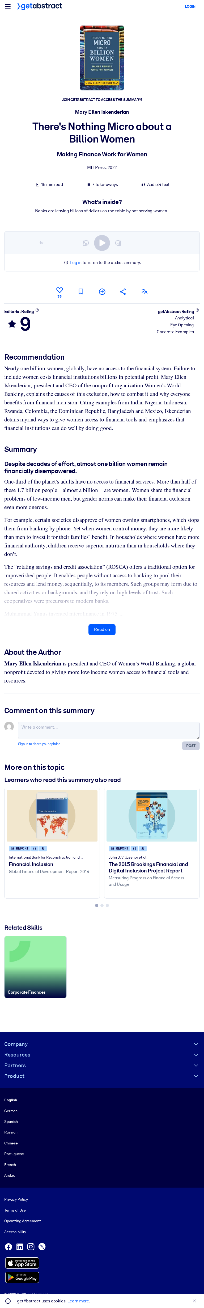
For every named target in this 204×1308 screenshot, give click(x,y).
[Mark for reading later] (80, 291)
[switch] (102, 243)
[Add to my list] (102, 291)
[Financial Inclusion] (52, 815)
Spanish (11, 1121)
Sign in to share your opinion (39, 744)
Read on (102, 629)
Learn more (78, 1300)
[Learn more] (37, 310)
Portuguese (14, 1154)
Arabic (9, 1175)
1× (41, 242)
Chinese (11, 1143)
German (11, 1111)
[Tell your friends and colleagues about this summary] (123, 291)
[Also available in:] (144, 291)
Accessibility (15, 1232)
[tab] (96, 905)
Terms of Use (15, 1210)
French (10, 1165)
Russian (11, 1132)
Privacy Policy (16, 1199)
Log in (76, 262)
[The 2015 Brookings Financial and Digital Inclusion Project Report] (152, 815)
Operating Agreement (22, 1221)
